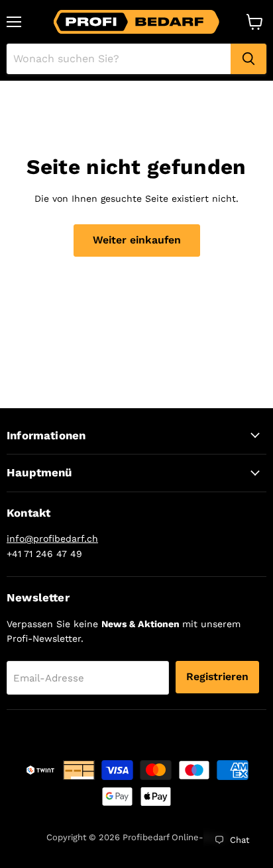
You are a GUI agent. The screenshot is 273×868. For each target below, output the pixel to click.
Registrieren (217, 676)
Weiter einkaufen (137, 240)
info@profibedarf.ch (52, 538)
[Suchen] (248, 59)
